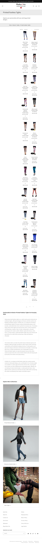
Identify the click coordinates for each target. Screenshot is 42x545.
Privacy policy (25, 541)
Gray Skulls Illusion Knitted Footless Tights (25, 268)
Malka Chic (13, 541)
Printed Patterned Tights (9, 422)
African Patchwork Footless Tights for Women (34, 135)
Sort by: (21, 29)
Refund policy (31, 541)
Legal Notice (24, 526)
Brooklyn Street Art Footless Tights (34, 66)
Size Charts (5, 520)
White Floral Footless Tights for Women (25, 246)
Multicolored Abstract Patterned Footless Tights (25, 111)
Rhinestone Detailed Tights (10, 464)
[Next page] (33, 306)
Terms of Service (25, 523)
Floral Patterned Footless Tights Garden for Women (25, 160)
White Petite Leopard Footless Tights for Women (25, 44)
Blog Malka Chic (6, 526)
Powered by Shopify (19, 541)
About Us (5, 514)
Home (10, 25)
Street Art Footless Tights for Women (34, 87)
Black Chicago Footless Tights (34, 267)
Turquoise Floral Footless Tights (34, 179)
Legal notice (37, 542)
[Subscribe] (23, 533)
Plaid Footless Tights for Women (34, 223)
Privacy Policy (24, 520)
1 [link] (26, 306)
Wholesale (5, 523)
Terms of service (31, 542)
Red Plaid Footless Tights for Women (34, 200)
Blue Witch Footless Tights (25, 291)
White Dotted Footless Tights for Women (34, 110)
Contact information (24, 542)
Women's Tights (16, 25)
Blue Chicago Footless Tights (34, 245)
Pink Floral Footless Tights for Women (25, 179)
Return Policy (24, 517)
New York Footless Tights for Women (25, 87)
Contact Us (5, 517)
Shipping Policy (24, 514)
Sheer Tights (7, 505)
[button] (2, 6)
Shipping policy (36, 541)
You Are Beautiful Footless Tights (25, 200)
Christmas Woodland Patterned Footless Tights (34, 292)
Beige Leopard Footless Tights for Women (34, 43)
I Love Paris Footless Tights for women (25, 66)
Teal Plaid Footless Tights (25, 222)
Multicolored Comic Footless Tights (25, 134)
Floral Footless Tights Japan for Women (34, 158)
